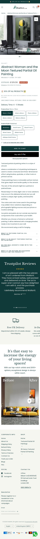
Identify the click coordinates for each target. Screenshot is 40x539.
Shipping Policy (6, 444)
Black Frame (29, 127)
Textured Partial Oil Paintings (27, 442)
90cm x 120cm (7, 118)
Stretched (6, 127)
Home (3, 13)
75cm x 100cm (32, 113)
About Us (4, 441)
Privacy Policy (6, 450)
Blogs (3, 462)
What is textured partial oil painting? (14, 234)
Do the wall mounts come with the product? (16, 245)
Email (3, 508)
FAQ (2, 465)
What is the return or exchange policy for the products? (15, 251)
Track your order (7, 459)
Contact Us (5, 456)
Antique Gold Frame (9, 137)
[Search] (33, 7)
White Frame (19, 132)
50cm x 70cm (7, 113)
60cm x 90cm (19, 113)
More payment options (20, 158)
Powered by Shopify (31, 522)
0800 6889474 (26, 487)
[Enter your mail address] (17, 511)
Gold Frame (17, 127)
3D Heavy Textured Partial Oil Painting (27, 450)
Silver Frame (7, 132)
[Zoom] (36, 19)
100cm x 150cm (20, 118)
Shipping (4, 85)
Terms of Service (7, 453)
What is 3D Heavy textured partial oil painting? (16, 239)
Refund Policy (6, 447)
